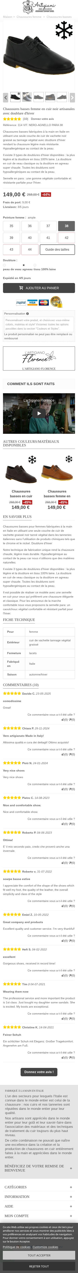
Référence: (10, 125)
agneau (27, 269)
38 (66, 226)
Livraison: (10, 207)
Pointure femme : (19, 217)
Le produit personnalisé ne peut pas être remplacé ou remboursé (38, 336)
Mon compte (17, 1216)
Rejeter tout (39, 1266)
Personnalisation (14, 313)
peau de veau (12, 269)
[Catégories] (39, 1187)
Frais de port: (12, 202)
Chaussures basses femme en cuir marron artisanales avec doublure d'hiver (57, 494)
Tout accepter (39, 1255)
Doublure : (10, 260)
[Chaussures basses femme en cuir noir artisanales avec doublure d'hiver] (39, 55)
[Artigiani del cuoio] (39, 7)
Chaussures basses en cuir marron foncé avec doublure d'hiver (21, 494)
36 (30, 226)
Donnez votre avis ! (39, 1072)
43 (11, 249)
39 (11, 237)
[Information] (39, 1197)
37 (48, 226)
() (25, 118)
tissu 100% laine (45, 269)
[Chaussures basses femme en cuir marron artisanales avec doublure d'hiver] (57, 471)
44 (30, 249)
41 (48, 237)
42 (66, 237)
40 (30, 237)
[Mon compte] (39, 1216)
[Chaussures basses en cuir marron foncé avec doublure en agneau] (21, 471)
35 (11, 226)
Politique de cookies (16, 1247)
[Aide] (39, 1206)
